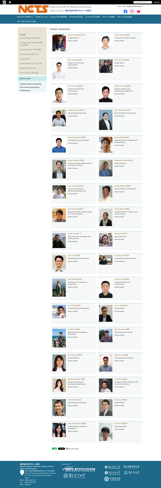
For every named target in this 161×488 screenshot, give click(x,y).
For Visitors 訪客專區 (92, 17)
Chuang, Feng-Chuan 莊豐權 (76, 137)
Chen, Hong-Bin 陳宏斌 (75, 60)
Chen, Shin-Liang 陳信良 (75, 86)
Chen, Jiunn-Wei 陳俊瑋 (121, 60)
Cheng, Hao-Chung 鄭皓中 (122, 86)
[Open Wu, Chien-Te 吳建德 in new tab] (106, 385)
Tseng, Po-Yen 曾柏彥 (121, 355)
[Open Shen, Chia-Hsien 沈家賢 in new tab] (106, 335)
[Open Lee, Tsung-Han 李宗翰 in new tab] (106, 260)
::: (116, 6)
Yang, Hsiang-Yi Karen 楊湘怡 (77, 423)
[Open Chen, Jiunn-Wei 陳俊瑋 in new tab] (106, 66)
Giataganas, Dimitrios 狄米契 (123, 160)
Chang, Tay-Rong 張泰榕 (122, 35)
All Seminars (25, 90)
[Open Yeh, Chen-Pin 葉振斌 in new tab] (106, 432)
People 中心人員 (41, 17)
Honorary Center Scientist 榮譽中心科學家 (31, 44)
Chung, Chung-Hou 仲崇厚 (76, 160)
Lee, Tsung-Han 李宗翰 (121, 255)
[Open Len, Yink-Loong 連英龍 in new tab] (106, 288)
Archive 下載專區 (109, 17)
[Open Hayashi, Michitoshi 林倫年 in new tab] (106, 193)
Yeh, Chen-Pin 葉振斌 (120, 423)
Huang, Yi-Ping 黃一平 (74, 233)
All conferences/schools (29, 87)
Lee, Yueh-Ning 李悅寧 (75, 279)
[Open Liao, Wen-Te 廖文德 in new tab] (59, 311)
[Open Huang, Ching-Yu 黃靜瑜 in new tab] (106, 217)
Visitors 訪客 (24, 59)
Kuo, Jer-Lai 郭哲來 (74, 255)
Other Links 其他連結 (124, 17)
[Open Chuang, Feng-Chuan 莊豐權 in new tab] (59, 144)
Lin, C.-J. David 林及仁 (121, 305)
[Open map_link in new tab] (22, 474)
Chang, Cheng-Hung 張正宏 (76, 35)
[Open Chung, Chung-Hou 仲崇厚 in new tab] (59, 169)
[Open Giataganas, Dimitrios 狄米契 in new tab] (106, 168)
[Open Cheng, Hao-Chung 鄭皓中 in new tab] (106, 94)
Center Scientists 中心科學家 (30, 50)
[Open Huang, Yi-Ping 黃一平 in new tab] (59, 240)
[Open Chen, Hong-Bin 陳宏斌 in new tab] (59, 69)
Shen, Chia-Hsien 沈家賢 (122, 329)
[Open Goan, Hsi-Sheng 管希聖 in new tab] (59, 192)
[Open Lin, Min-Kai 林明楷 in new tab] (59, 338)
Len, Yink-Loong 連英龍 (121, 279)
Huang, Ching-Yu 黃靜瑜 (121, 209)
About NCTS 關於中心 (25, 17)
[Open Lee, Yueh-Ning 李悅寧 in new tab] (59, 288)
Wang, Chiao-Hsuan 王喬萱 (76, 379)
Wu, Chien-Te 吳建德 (120, 379)
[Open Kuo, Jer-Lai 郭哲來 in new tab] (59, 263)
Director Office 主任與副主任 (30, 38)
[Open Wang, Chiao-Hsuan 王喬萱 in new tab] (59, 385)
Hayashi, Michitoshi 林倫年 (122, 186)
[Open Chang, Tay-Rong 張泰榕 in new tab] (106, 43)
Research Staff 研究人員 (29, 54)
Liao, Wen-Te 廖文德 (74, 305)
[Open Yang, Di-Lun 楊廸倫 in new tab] (106, 407)
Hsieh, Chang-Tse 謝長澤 (75, 209)
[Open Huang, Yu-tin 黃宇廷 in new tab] (106, 240)
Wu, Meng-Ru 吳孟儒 (74, 400)
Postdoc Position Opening (30, 84)
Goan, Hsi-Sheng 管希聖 (75, 186)
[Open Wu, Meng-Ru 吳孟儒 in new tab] (59, 407)
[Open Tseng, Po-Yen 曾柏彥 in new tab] (106, 363)
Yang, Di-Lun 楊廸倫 (120, 400)
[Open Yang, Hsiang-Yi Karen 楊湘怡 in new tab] (59, 430)
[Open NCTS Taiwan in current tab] (55, 9)
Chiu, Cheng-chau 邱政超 (122, 110)
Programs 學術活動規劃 (58, 17)
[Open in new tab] (125, 11)
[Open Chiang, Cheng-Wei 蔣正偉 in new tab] (59, 118)
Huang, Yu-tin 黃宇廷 (120, 233)
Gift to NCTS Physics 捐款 (26, 21)
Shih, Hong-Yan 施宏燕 (75, 355)
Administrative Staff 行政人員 (30, 63)
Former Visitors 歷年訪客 (29, 73)
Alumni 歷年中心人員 (27, 68)
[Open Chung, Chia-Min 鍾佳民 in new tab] (106, 145)
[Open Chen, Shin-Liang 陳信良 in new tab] (59, 94)
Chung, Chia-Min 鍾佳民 (121, 137)
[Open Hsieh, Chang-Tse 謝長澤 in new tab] (59, 215)
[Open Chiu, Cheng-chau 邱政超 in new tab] (106, 120)
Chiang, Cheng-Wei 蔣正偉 (76, 110)
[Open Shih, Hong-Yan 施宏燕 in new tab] (59, 363)
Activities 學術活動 (76, 17)
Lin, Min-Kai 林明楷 (74, 329)
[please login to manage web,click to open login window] (4, 2)
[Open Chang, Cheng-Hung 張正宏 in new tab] (59, 43)
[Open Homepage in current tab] (10, 2)
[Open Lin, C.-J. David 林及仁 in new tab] (106, 313)
